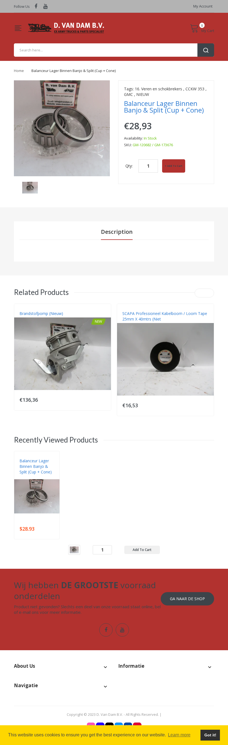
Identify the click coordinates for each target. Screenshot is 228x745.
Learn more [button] (179, 734)
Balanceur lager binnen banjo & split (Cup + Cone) (35, 466)
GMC (128, 94)
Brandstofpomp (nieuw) (41, 313)
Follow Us (22, 6)
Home (19, 70)
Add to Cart (174, 166)
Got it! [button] (210, 735)
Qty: (129, 165)
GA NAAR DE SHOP (187, 598)
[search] (114, 50)
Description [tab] (117, 231)
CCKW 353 (194, 88)
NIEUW (142, 94)
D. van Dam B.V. (32, 477)
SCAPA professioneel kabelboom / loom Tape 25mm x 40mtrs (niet (164, 316)
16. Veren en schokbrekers (158, 88)
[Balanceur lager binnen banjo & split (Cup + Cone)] (30, 187)
